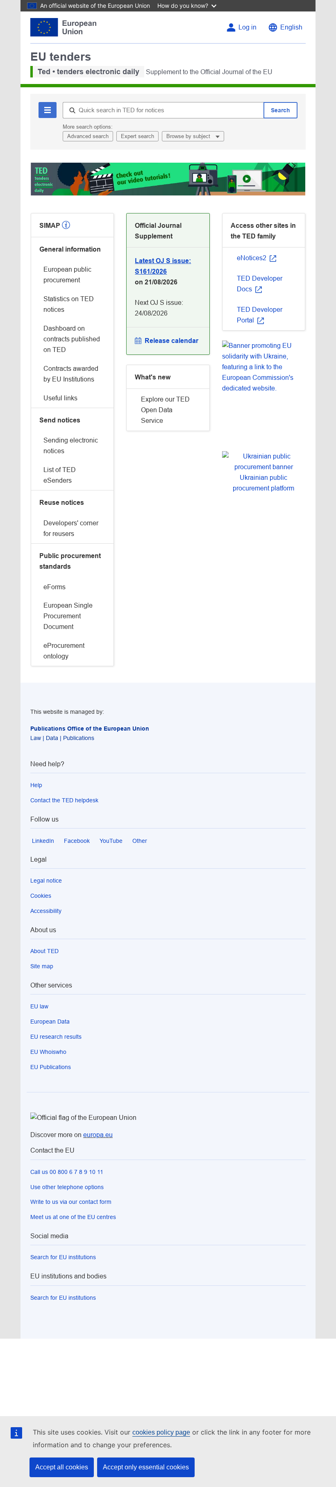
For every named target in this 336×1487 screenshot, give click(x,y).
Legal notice (46, 880)
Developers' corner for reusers (70, 528)
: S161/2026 (163, 266)
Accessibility (45, 911)
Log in (247, 27)
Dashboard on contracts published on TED (71, 339)
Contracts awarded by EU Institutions (70, 374)
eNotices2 (252, 257)
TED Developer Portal (259, 315)
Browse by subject (189, 136)
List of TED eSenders (59, 475)
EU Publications (50, 1067)
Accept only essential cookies (146, 1467)
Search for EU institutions (63, 1257)
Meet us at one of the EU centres (73, 1217)
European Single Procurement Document (68, 616)
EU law (39, 1006)
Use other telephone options (67, 1187)
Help (36, 785)
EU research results (56, 1036)
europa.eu (98, 1134)
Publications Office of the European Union (89, 728)
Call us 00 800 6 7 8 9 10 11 (66, 1172)
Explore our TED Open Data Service (165, 410)
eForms (54, 586)
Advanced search (88, 136)
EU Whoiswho (48, 1052)
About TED (44, 951)
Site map (41, 966)
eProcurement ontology (63, 651)
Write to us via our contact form (70, 1202)
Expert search (137, 136)
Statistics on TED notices (68, 304)
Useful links (60, 398)
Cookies (40, 895)
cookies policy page (161, 1432)
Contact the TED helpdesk (64, 800)
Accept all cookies (61, 1467)
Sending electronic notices (70, 445)
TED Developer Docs (259, 284)
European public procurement (67, 275)
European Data (50, 1021)
